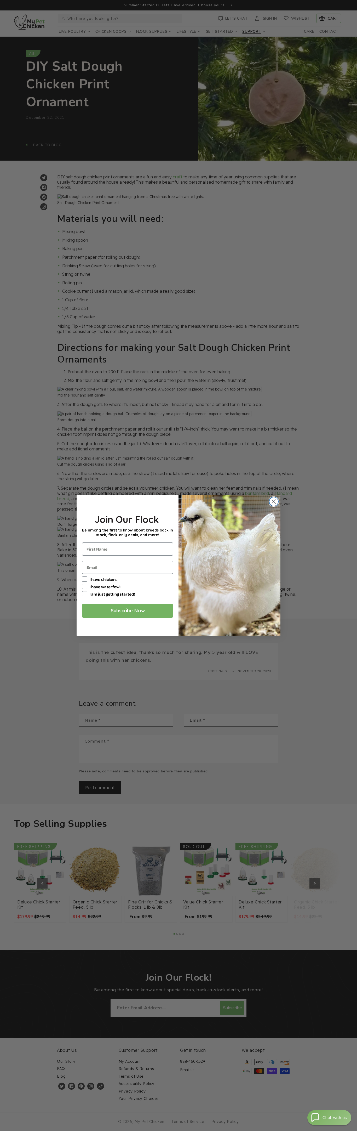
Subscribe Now (128, 611)
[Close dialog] (273, 501)
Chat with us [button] (335, 1118)
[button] (329, 1117)
